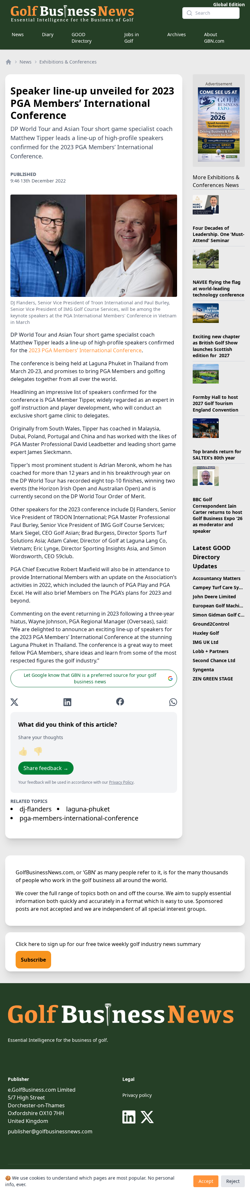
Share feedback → (45, 768)
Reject (233, 1181)
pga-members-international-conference (79, 818)
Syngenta (203, 669)
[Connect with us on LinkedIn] (130, 1117)
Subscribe (33, 959)
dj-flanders (36, 809)
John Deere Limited (214, 596)
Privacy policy (137, 1095)
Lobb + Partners (211, 651)
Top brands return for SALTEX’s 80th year (217, 454)
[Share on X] (14, 702)
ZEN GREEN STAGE (213, 679)
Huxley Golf (206, 633)
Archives (176, 34)
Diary (47, 34)
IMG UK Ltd (205, 642)
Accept (206, 1181)
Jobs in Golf (131, 37)
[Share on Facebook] (120, 702)
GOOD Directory (81, 37)
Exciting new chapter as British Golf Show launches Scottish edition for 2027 (216, 345)
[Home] (8, 62)
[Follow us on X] (147, 1117)
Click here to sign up (41, 944)
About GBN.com (214, 37)
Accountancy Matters (217, 578)
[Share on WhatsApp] (173, 702)
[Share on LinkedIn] (67, 702)
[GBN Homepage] (91, 13)
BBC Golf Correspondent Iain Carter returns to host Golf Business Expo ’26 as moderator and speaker (218, 515)
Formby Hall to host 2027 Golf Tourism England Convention (215, 403)
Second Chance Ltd (214, 660)
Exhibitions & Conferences (68, 62)
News (18, 34)
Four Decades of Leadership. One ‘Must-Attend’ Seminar (218, 234)
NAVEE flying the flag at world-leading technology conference (218, 288)
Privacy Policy (121, 782)
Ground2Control (211, 624)
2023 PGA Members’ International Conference (85, 350)
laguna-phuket (88, 809)
